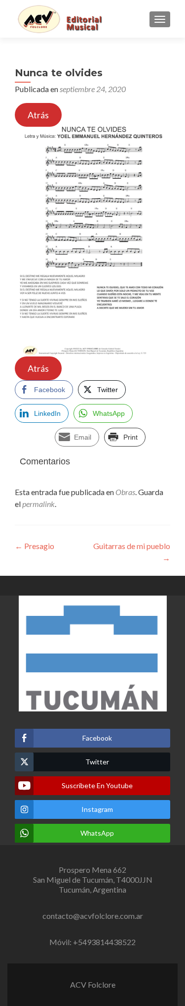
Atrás (38, 114)
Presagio (34, 546)
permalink (38, 503)
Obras (125, 492)
